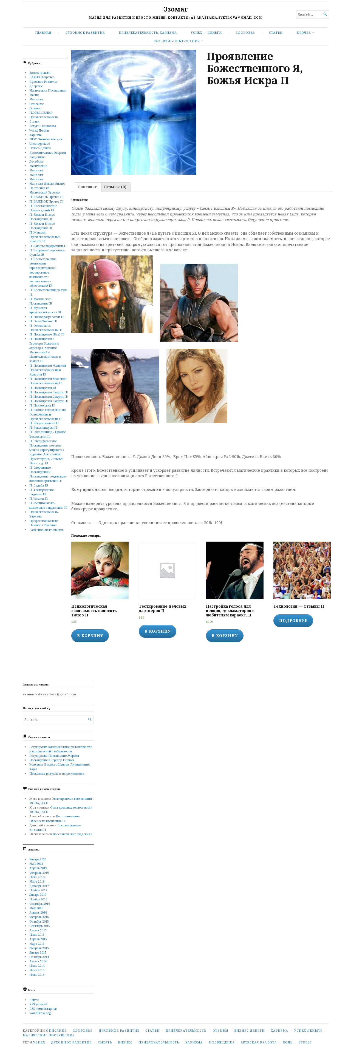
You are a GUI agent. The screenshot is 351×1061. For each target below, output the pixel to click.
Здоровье (245, 32)
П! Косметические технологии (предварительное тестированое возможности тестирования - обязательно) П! (42, 272)
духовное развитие (71, 1042)
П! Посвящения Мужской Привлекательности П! (47, 381)
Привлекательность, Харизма (148, 32)
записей (38, 1004)
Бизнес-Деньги (40, 148)
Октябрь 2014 (39, 957)
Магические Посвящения (47, 90)
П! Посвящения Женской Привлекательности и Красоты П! (47, 369)
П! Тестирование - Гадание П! (42, 492)
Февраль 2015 (39, 948)
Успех (39, 1042)
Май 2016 (36, 908)
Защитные (37, 157)
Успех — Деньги (206, 32)
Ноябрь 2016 (38, 899)
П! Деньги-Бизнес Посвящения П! (42, 216)
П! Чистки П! (38, 498)
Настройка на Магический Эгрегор (44, 190)
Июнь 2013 (36, 974)
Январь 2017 (37, 894)
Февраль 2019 (39, 873)
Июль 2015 (36, 934)
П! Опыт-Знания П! (43, 321)
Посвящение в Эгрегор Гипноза (52, 760)
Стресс (305, 1042)
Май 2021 (36, 863)
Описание (36, 104)
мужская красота (259, 1042)
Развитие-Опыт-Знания (176, 41)
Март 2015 (36, 943)
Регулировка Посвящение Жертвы (54, 755)
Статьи (276, 32)
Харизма (35, 135)
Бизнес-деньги (39, 72)
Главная (43, 32)
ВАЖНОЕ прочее (41, 77)
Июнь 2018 (36, 877)
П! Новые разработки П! (46, 317)
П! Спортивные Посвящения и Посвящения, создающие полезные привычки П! (47, 474)
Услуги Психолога (42, 126)
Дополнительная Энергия (47, 152)
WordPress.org (40, 1013)
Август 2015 (38, 930)
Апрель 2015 (38, 939)
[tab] (87, 187)
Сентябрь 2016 (39, 903)
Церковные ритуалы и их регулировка (56, 773)
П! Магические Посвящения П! (40, 301)
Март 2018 (36, 881)
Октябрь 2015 (39, 921)
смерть (105, 1042)
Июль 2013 (36, 970)
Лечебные (36, 161)
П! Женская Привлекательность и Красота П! (44, 236)
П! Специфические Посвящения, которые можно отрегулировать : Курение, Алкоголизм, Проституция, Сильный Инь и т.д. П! (46, 452)
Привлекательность (43, 117)
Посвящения (222, 1042)
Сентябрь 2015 (39, 926)
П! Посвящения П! (42, 388)
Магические (38, 166)
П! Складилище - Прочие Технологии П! (47, 434)
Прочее (304, 32)
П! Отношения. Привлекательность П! (45, 327)
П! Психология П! (42, 405)
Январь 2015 (37, 952)
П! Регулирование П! (44, 423)
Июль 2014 (36, 965)
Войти (34, 1000)
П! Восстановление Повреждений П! (43, 208)
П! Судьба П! (38, 485)
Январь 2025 (37, 859)
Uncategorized (39, 143)
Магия (34, 95)
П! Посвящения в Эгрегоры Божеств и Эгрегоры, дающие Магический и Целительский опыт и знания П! (45, 350)
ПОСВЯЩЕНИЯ (40, 112)
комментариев (42, 1008)
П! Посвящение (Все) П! (46, 334)
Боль (287, 1042)
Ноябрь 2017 (38, 890)
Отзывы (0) (115, 186)
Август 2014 (38, 961)
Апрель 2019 (38, 868)
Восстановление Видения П (73, 834)
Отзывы (35, 108)
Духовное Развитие (84, 32)
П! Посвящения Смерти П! (48, 392)
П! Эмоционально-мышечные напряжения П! (48, 505)
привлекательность (158, 1042)
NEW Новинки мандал (45, 139)
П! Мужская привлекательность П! (45, 310)
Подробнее (293, 620)
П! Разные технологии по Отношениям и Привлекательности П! (47, 414)
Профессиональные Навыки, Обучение (43, 523)
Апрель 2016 (38, 912)
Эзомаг (175, 9)
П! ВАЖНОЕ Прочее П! (46, 197)
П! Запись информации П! (48, 246)
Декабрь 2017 (39, 886)
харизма (194, 1042)
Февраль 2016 (39, 917)
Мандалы (36, 99)
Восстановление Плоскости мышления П (54, 818)
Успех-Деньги (39, 130)
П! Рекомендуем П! (43, 427)
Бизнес (125, 1042)
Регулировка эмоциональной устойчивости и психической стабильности (60, 749)
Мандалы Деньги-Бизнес (47, 183)
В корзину (90, 635)
